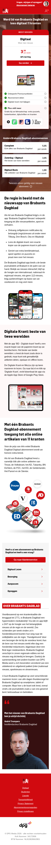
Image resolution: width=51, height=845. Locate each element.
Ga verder (24, 63)
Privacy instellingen (25, 811)
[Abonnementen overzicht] (5, 11)
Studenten (25, 792)
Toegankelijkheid (25, 799)
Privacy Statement (25, 803)
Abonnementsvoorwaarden (25, 807)
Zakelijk (25, 796)
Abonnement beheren (25, 5)
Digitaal (25, 788)
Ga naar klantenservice (25, 560)
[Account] (46, 11)
